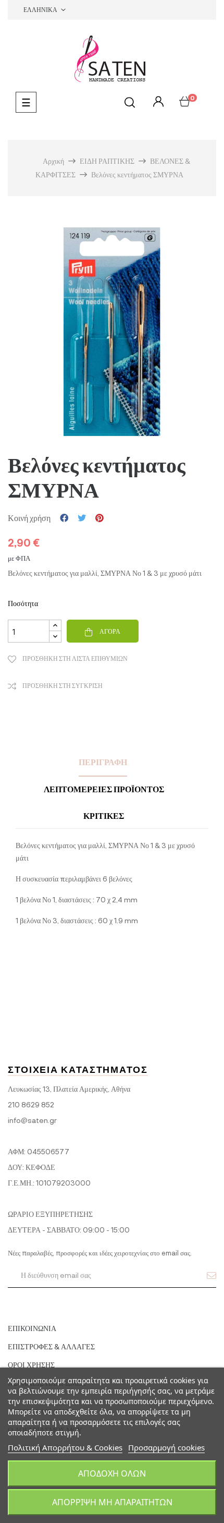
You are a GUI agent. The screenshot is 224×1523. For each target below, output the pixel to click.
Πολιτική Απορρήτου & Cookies (65, 1447)
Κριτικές (103, 815)
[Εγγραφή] (211, 1275)
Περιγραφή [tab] (103, 762)
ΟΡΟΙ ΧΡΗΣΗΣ (31, 1364)
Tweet (82, 518)
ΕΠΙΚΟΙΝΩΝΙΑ (32, 1328)
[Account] (157, 102)
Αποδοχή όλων (112, 1473)
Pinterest (99, 518)
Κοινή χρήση (64, 518)
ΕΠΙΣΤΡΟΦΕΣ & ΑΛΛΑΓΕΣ (51, 1346)
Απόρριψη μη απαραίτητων (112, 1502)
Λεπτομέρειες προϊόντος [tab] (104, 789)
